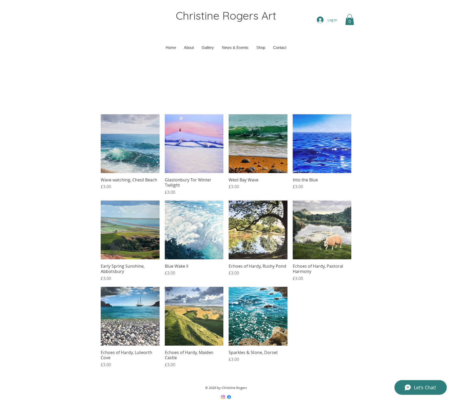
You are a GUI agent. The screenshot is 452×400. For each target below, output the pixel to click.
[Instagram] (223, 397)
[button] (349, 19)
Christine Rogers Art (226, 15)
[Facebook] (229, 397)
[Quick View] (130, 143)
